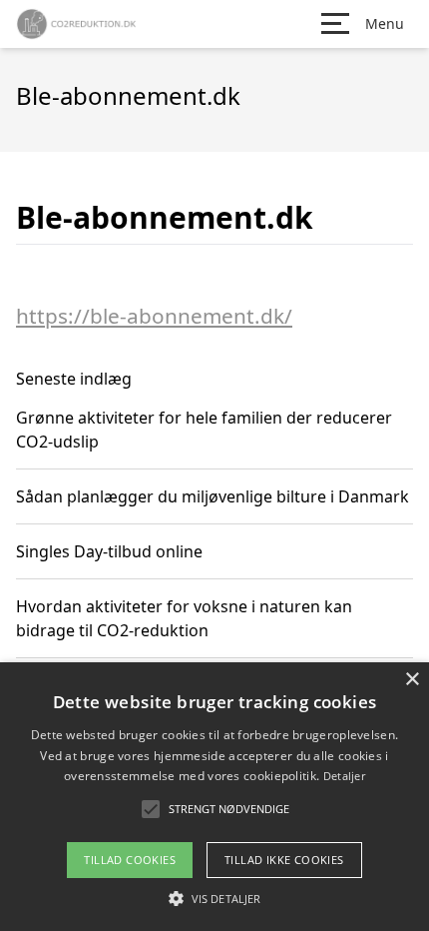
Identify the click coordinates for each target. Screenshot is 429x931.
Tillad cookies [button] (130, 859)
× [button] (411, 679)
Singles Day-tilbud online (109, 551)
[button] (214, 898)
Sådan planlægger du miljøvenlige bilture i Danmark (212, 496)
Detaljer (344, 775)
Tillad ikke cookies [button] (284, 859)
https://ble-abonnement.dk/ (154, 316)
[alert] (214, 796)
